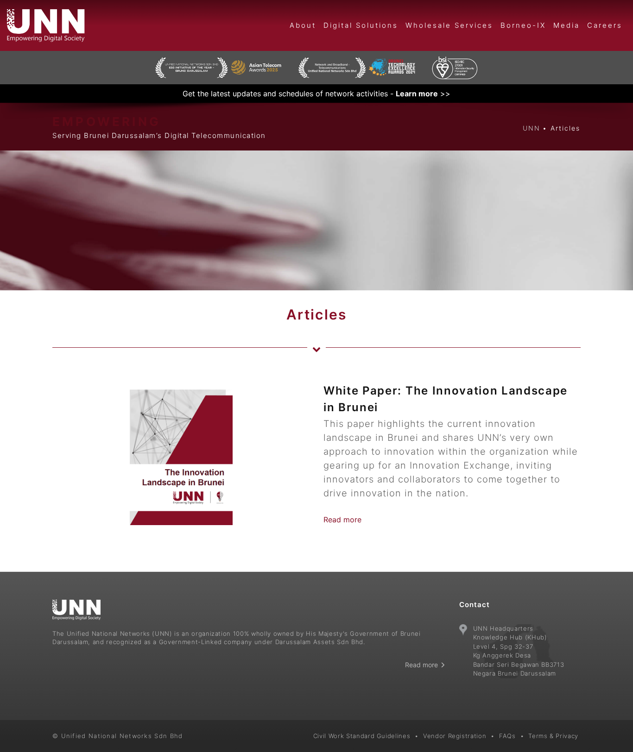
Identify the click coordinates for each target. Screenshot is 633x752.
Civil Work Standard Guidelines (362, 735)
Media (566, 25)
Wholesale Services (449, 25)
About (303, 25)
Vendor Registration (454, 735)
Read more (342, 519)
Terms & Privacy (553, 735)
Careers (604, 25)
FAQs (507, 735)
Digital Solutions (360, 25)
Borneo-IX (523, 25)
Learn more (417, 93)
